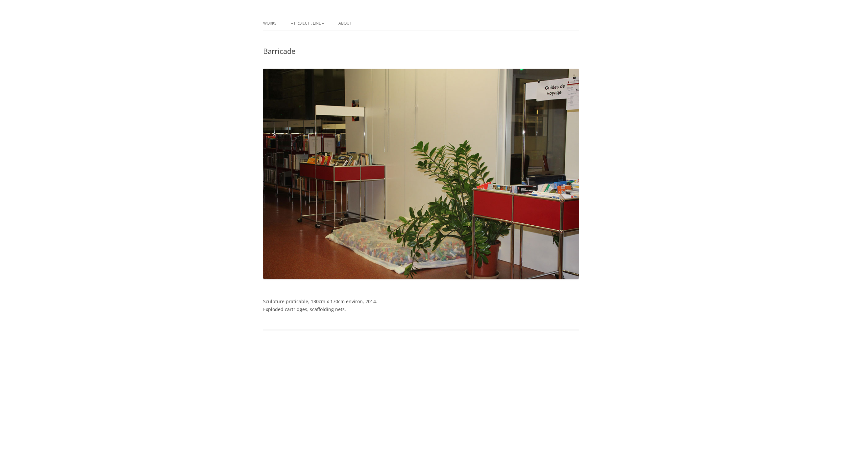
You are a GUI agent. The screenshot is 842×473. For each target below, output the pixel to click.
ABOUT (345, 23)
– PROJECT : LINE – (307, 23)
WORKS (270, 23)
